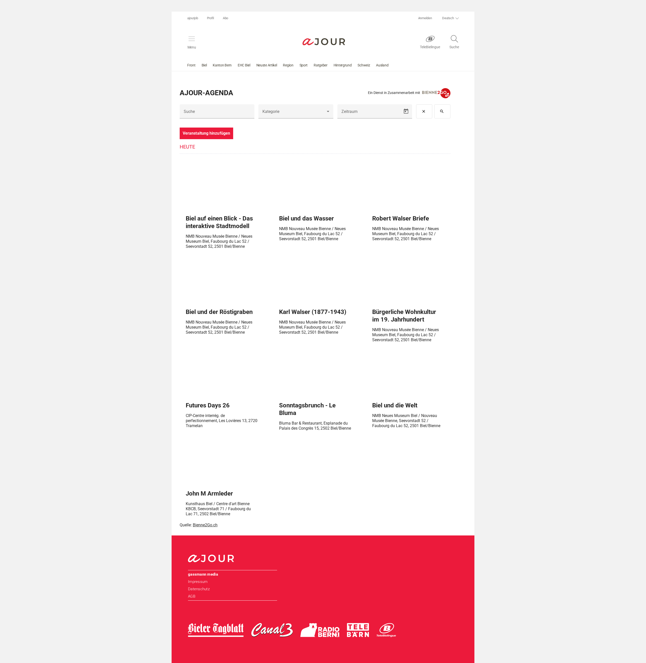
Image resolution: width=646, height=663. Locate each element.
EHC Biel (244, 65)
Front (191, 65)
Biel (204, 65)
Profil (210, 18)
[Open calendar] (406, 111)
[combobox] (295, 113)
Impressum (197, 581)
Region (288, 65)
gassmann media (203, 574)
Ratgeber (321, 65)
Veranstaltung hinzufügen (206, 133)
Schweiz (364, 65)
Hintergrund (343, 65)
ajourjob (192, 18)
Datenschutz (199, 589)
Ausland (382, 65)
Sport (304, 65)
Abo (225, 18)
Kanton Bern (222, 65)
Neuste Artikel (266, 65)
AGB (191, 596)
